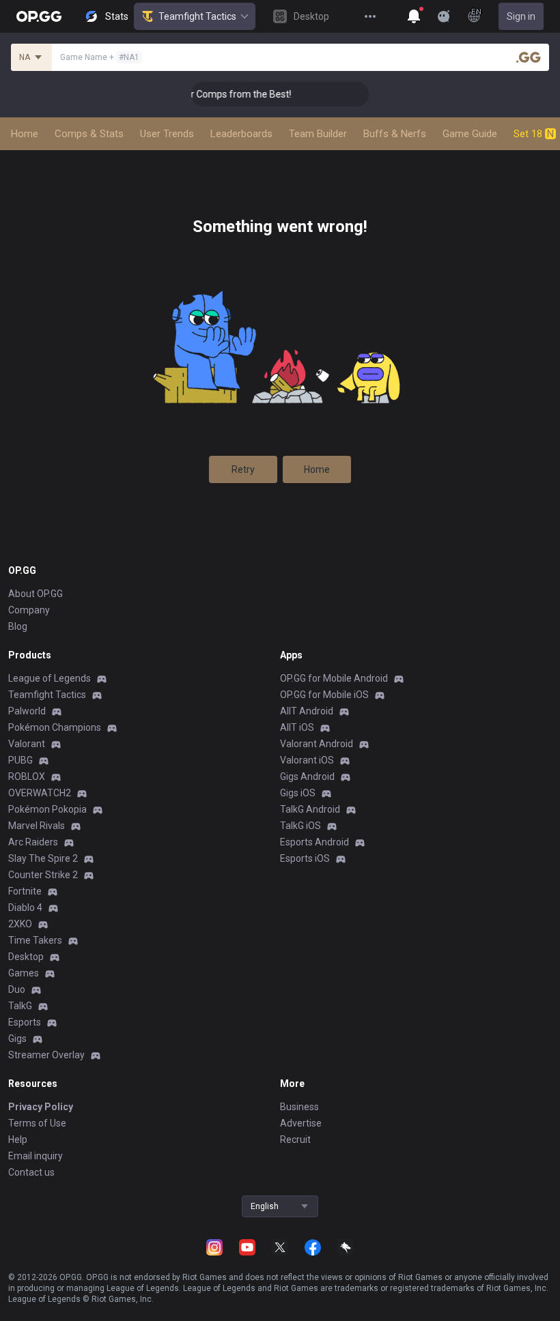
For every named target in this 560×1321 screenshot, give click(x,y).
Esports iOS (305, 858)
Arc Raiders (33, 842)
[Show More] (414, 16)
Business (299, 1106)
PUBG (20, 760)
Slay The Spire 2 (43, 858)
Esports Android (314, 842)
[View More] (370, 16)
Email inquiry (35, 1155)
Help (17, 1139)
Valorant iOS (307, 760)
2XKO (20, 923)
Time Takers (35, 940)
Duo (16, 989)
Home (317, 469)
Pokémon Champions (54, 727)
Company (29, 610)
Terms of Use (37, 1123)
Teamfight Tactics (197, 16)
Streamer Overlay (46, 1054)
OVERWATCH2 (39, 792)
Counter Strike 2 (43, 874)
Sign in (521, 16)
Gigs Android (307, 776)
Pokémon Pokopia (47, 809)
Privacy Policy (40, 1106)
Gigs (17, 1038)
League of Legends (49, 678)
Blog (17, 626)
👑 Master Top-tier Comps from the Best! (193, 94)
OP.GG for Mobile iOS (324, 694)
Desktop (26, 956)
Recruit (295, 1139)
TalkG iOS (300, 825)
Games (23, 973)
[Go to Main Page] (39, 16)
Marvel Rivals (36, 825)
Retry (243, 469)
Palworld (27, 711)
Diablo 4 (25, 907)
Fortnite (25, 891)
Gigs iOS (298, 792)
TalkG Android (310, 809)
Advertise (301, 1123)
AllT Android (306, 711)
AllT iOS (297, 727)
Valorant (26, 743)
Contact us (31, 1172)
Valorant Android (316, 743)
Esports (24, 1022)
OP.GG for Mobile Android (334, 678)
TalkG (20, 1005)
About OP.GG (35, 593)
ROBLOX (26, 776)
